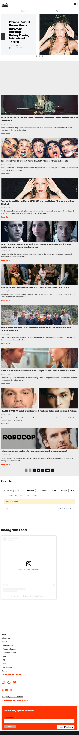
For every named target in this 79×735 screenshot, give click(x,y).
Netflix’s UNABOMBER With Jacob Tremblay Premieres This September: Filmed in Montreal (39, 105)
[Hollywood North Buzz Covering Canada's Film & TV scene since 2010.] (5, 4)
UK (4, 660)
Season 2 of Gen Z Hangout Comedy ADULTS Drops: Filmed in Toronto (39, 148)
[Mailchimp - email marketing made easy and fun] (66, 728)
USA (4, 656)
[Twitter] (14, 682)
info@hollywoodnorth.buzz (12, 697)
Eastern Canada (9, 653)
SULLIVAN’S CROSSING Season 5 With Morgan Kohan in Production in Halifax (39, 358)
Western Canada (9, 649)
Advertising (7, 667)
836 (47, 470)
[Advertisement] (39, 75)
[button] (36, 56)
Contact (5, 671)
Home (4, 634)
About (4, 663)
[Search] (57, 11)
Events (4, 642)
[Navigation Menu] (75, 4)
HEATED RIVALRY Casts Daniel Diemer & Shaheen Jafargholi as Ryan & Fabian (39, 398)
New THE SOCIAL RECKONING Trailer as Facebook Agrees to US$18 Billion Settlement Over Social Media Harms (39, 231)
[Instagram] (3, 682)
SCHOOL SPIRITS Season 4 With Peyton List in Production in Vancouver (39, 274)
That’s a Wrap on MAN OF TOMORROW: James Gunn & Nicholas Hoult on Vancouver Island (39, 315)
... (42, 470)
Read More (5, 134)
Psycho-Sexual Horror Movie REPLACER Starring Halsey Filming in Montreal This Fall (19, 32)
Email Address (10, 717)
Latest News (6, 638)
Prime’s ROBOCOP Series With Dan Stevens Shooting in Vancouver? (39, 438)
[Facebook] (9, 682)
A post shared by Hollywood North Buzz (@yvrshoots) (28, 596)
